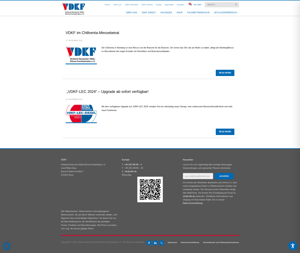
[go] (236, 4)
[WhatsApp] (161, 243)
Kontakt (159, 5)
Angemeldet (169, 5)
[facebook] (149, 243)
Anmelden (180, 5)
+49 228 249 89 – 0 (133, 164)
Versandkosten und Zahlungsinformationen (221, 242)
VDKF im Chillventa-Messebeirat (92, 33)
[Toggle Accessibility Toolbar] (293, 246)
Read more (225, 73)
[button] (7, 246)
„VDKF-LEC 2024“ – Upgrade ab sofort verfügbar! (107, 91)
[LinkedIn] (155, 243)
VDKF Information (131, 5)
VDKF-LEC (117, 5)
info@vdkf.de (131, 171)
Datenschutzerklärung (192, 203)
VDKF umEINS (147, 5)
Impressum (172, 242)
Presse (107, 5)
